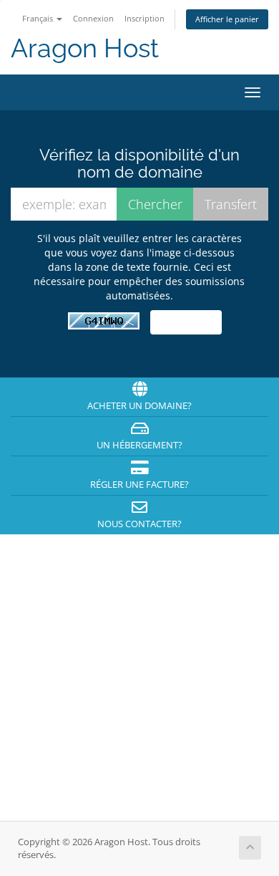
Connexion (93, 18)
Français (38, 18)
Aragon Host (85, 48)
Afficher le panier (227, 19)
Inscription (144, 18)
